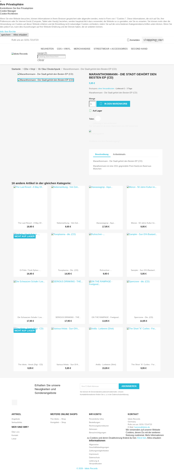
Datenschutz (94, 457)
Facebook (14, 402)
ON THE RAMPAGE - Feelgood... (106, 317)
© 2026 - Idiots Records (87, 468)
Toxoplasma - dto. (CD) (68, 270)
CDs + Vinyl (64, 49)
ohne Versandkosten (106, 89)
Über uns (15, 432)
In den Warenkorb (113, 103)
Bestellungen (94, 422)
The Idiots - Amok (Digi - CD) (30, 364)
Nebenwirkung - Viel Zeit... (68, 223)
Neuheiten (47, 49)
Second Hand (139, 49)
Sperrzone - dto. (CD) (143, 317)
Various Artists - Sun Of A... (68, 364)
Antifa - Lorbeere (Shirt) (106, 364)
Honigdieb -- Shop (58, 422)
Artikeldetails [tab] (119, 154)
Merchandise (82, 49)
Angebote (16, 419)
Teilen (98, 118)
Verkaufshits (17, 422)
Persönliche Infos (96, 419)
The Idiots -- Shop (58, 419)
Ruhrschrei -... (106, 270)
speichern (6, 35)
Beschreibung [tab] (101, 154)
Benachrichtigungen (97, 432)
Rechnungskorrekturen (99, 426)
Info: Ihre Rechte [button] (8, 31)
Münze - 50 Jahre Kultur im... (143, 223)
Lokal (14, 439)
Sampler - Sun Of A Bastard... (143, 270)
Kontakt (15, 435)
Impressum (94, 454)
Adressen (93, 429)
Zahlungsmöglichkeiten (99, 451)
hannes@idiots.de (142, 427)
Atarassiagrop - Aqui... (105, 223)
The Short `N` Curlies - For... (143, 364)
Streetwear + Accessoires (111, 49)
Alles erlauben (20, 35)
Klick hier (141, 438)
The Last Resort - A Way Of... (30, 223)
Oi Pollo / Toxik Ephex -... (30, 270)
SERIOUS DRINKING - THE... (68, 317)
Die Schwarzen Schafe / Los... (30, 317)
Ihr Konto (95, 414)
